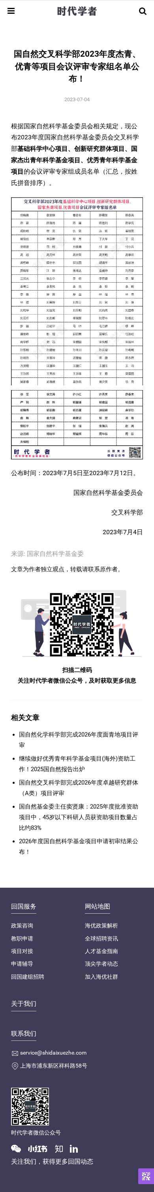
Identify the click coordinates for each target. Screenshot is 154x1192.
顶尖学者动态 (101, 964)
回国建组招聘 (27, 977)
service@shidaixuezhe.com (53, 1052)
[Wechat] (19, 1148)
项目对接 (22, 951)
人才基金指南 (101, 951)
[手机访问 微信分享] (146, 1176)
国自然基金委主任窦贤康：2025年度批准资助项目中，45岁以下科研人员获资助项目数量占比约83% (78, 817)
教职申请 (22, 938)
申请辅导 (22, 964)
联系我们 (23, 1033)
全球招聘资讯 (101, 938)
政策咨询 (22, 925)
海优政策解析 (101, 925)
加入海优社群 (101, 977)
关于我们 (23, 1003)
